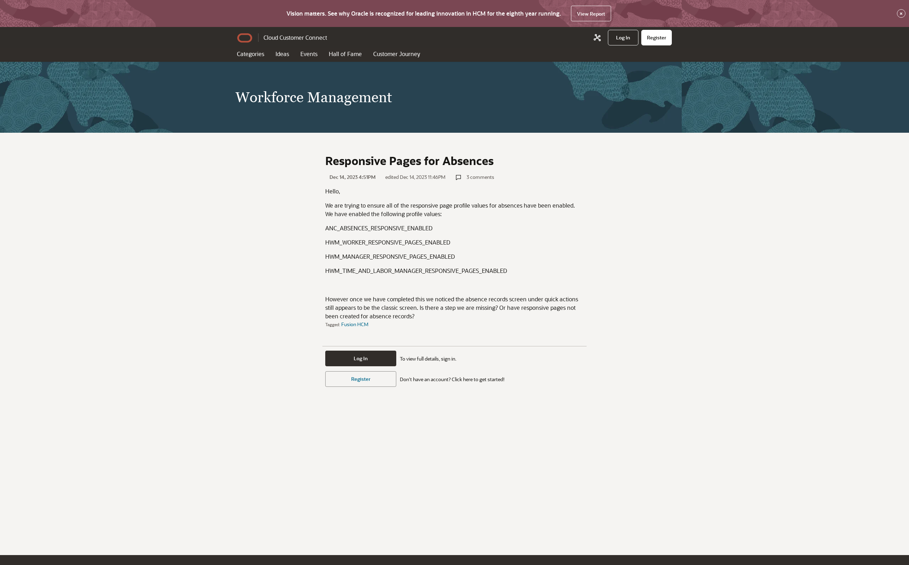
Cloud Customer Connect (295, 37)
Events (308, 53)
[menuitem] (623, 37)
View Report (591, 13)
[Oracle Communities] (597, 37)
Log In (361, 358)
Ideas (282, 53)
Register (360, 378)
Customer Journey (396, 53)
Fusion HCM (355, 324)
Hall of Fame (345, 53)
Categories (250, 53)
